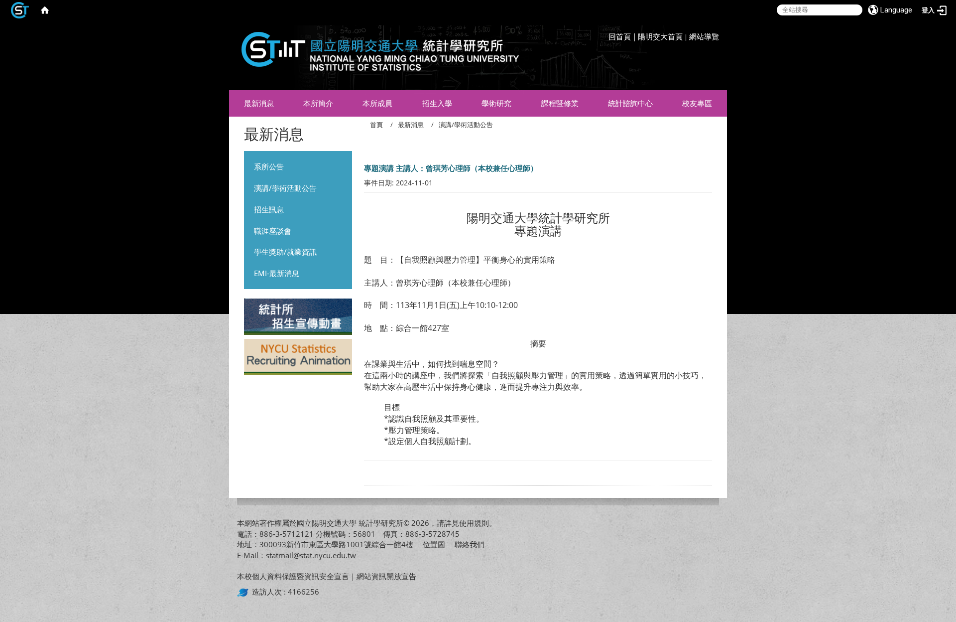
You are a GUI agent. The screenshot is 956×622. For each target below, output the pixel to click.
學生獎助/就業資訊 (285, 252)
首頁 (376, 124)
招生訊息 (269, 209)
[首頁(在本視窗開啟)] (44, 10)
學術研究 (496, 103)
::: (716, 27)
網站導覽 (704, 36)
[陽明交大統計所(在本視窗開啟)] (376, 55)
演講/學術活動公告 (285, 188)
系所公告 (269, 166)
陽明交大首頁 (660, 36)
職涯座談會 (272, 231)
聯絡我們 (469, 544)
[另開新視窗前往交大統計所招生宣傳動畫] (298, 317)
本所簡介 (318, 103)
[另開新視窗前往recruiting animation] (298, 357)
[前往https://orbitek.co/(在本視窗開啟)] (244, 592)
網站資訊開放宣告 (386, 576)
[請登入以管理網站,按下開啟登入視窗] (19, 10)
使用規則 (474, 523)
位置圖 (434, 544)
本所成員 (377, 103)
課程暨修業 (560, 103)
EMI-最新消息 (276, 273)
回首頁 (619, 36)
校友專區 (697, 103)
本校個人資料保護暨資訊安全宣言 (293, 576)
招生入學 (437, 103)
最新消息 (259, 103)
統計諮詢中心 (630, 103)
